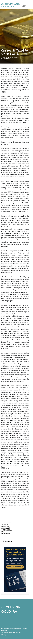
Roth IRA (8, 396)
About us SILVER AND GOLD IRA (11, 632)
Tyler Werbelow (7, 57)
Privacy (3, 634)
